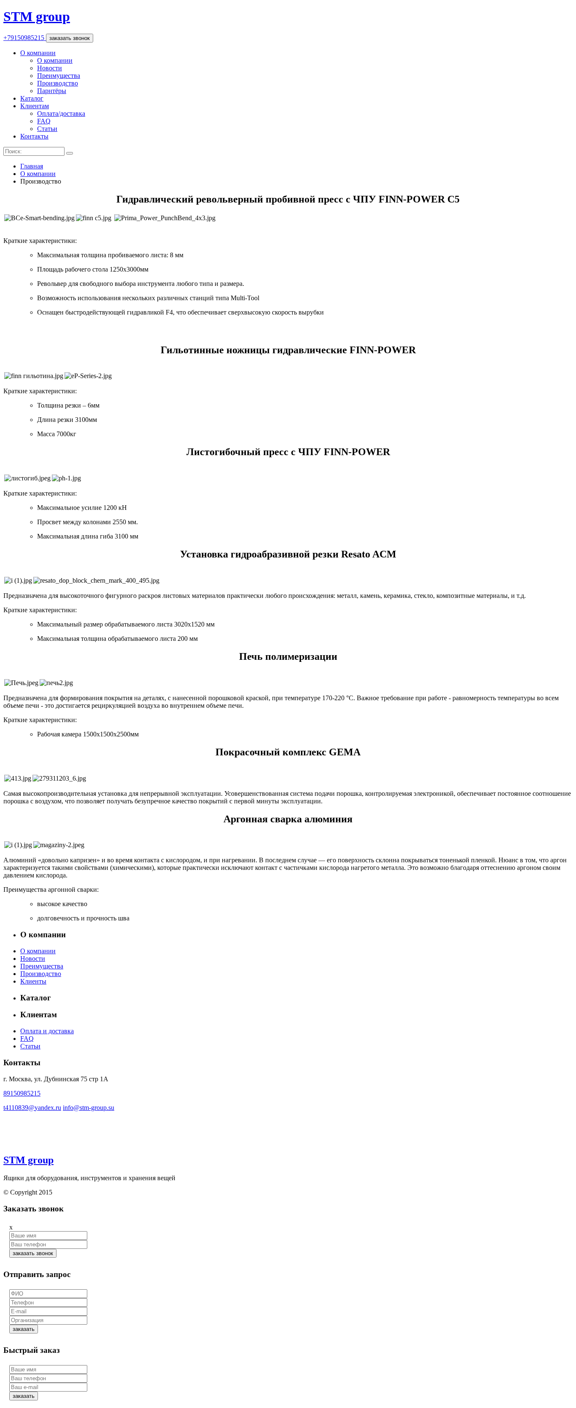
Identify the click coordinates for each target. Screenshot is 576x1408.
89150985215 (21, 1093)
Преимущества (58, 75)
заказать (24, 1329)
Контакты (34, 136)
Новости (49, 68)
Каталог (31, 98)
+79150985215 (24, 37)
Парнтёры (51, 90)
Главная (31, 166)
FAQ (44, 121)
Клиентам (34, 105)
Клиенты (33, 981)
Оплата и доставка (47, 1031)
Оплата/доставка (61, 113)
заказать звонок (69, 38)
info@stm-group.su (88, 1107)
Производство (57, 83)
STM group (36, 16)
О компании (38, 52)
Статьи (47, 128)
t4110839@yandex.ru (32, 1107)
